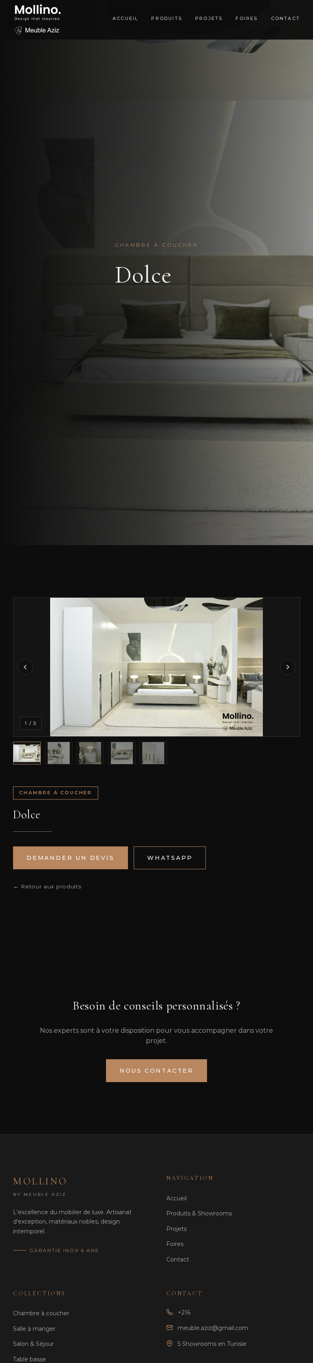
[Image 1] (27, 753)
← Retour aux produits (47, 886)
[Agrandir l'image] (156, 667)
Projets (209, 18)
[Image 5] (153, 753)
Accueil (125, 18)
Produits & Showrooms (199, 1213)
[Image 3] (90, 753)
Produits (166, 18)
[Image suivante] (287, 667)
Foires (247, 18)
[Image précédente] (25, 667)
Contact (285, 18)
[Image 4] (122, 753)
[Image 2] (59, 753)
